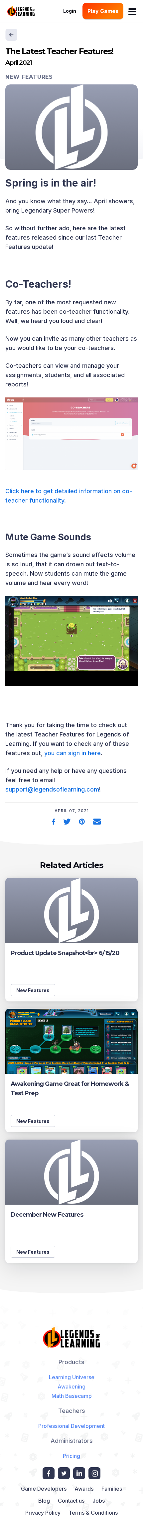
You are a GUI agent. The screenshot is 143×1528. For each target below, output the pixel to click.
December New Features (47, 1214)
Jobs (98, 1500)
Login (69, 11)
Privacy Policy (43, 1512)
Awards (83, 1488)
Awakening (71, 1386)
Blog (44, 1500)
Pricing (71, 1456)
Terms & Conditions (93, 1512)
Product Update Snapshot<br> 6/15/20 (65, 953)
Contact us (71, 1500)
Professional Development (71, 1426)
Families (111, 1488)
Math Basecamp (72, 1396)
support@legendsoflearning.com (52, 789)
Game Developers (44, 1488)
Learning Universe (71, 1377)
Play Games (102, 11)
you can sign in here (72, 752)
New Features (29, 77)
